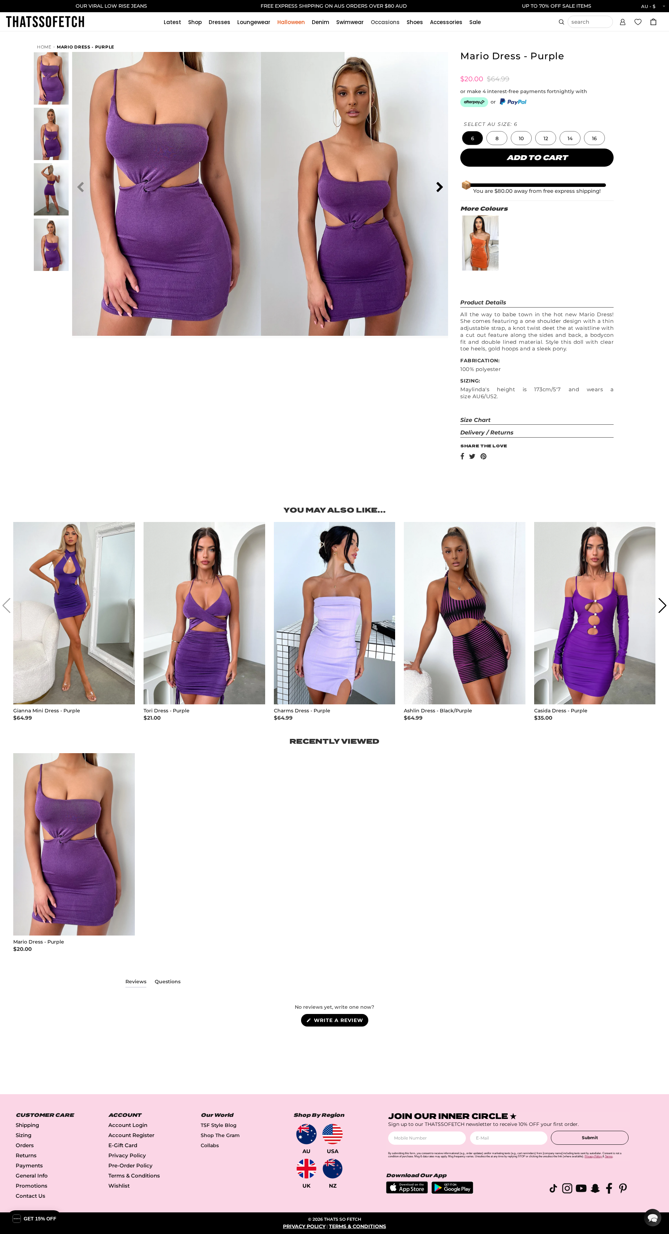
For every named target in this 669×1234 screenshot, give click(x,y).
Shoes (415, 22)
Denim (320, 22)
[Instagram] (567, 1189)
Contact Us (30, 1196)
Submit (590, 1137)
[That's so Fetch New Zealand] (333, 1169)
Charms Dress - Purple (302, 711)
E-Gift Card (122, 1145)
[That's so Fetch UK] (306, 1169)
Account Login (127, 1125)
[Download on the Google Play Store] (452, 1192)
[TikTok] (553, 1189)
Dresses (219, 22)
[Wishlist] (638, 21)
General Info (32, 1175)
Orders (25, 1145)
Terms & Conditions (134, 1175)
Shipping (27, 1125)
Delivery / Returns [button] (487, 432)
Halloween (291, 22)
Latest (172, 22)
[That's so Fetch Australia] (306, 1134)
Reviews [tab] (135, 983)
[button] (622, 20)
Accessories (446, 22)
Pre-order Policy (130, 1165)
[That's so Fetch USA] (333, 1134)
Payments (29, 1165)
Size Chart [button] (475, 420)
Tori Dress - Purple (167, 711)
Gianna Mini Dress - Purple (46, 711)
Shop (195, 22)
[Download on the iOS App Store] (407, 1191)
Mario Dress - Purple (85, 47)
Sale (475, 22)
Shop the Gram (220, 1135)
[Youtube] (581, 1189)
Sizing (23, 1135)
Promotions (31, 1185)
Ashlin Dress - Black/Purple (438, 711)
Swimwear (350, 22)
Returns (26, 1155)
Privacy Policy (127, 1155)
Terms (609, 1156)
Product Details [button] (483, 302)
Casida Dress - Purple (560, 711)
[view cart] (653, 21)
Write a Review (340, 1022)
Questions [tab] (167, 983)
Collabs (210, 1145)
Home (44, 47)
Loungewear (253, 22)
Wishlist (119, 1185)
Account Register (131, 1135)
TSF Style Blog (219, 1125)
